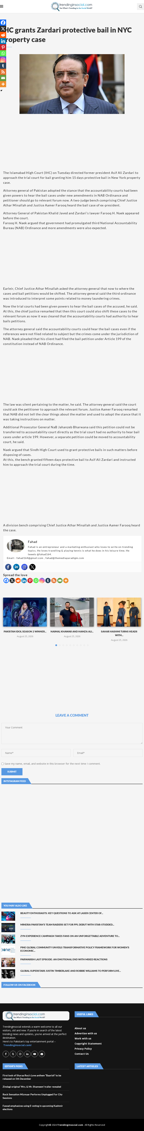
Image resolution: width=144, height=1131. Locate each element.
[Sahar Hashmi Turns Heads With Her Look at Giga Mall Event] (119, 612)
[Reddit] (18, 580)
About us (80, 1028)
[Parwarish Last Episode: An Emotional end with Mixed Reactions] (8, 962)
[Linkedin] (16, 567)
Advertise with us (86, 1033)
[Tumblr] (48, 580)
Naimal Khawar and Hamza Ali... (72, 631)
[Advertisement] (72, 142)
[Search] (140, 6)
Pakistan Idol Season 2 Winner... (25, 631)
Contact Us (82, 1054)
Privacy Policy (83, 1048)
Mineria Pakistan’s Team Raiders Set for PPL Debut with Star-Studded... (67, 924)
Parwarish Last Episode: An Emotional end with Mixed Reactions (63, 959)
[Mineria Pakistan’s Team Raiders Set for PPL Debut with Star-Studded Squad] (8, 927)
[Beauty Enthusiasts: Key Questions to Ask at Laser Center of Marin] (8, 916)
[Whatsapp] (36, 580)
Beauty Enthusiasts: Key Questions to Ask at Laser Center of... (61, 913)
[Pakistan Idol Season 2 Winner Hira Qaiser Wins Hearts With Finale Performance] (25, 612)
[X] (12, 580)
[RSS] (54, 580)
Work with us (83, 1038)
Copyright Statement (88, 1043)
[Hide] (1, 90)
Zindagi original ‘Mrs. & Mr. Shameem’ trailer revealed (32, 1086)
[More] (65, 580)
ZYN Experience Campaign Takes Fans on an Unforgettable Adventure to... (70, 935)
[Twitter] (32, 567)
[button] (8, 622)
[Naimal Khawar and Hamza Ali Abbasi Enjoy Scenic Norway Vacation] (72, 612)
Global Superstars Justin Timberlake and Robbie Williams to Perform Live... (70, 970)
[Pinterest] (30, 580)
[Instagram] (24, 567)
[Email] (60, 580)
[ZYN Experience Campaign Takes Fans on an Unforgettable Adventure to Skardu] (8, 939)
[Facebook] (8, 567)
